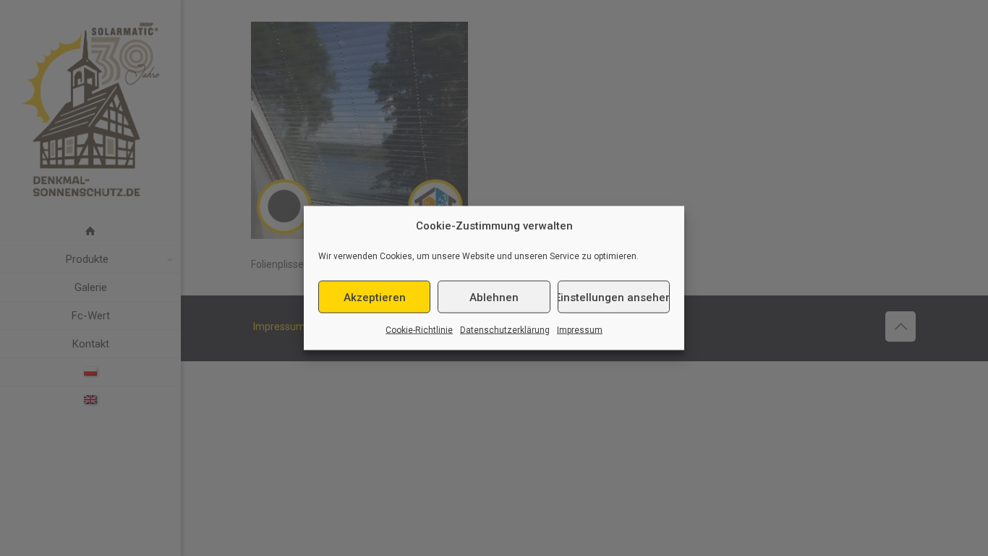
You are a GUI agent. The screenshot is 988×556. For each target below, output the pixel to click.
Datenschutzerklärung (505, 330)
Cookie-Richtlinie (419, 330)
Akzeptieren (375, 296)
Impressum (579, 330)
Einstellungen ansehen (614, 296)
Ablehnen (494, 296)
